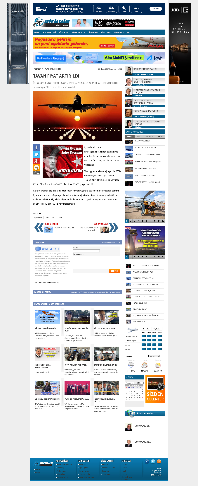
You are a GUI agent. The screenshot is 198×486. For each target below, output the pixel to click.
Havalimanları (84, 471)
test (124, 471)
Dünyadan (61, 474)
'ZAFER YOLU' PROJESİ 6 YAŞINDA (146, 296)
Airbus (125, 464)
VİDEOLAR (106, 32)
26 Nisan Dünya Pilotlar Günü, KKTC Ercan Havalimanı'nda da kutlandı (106, 372)
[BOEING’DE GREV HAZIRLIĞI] (128, 279)
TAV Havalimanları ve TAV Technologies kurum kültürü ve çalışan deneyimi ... (77, 406)
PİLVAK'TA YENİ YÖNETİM (64, 228)
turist (124, 474)
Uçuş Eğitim (83, 467)
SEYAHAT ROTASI (121, 32)
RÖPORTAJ (64, 32)
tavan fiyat (50, 217)
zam (60, 217)
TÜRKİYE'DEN (78, 32)
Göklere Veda (84, 474)
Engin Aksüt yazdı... (42, 372)
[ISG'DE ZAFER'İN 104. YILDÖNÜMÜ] (128, 267)
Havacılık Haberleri (64, 464)
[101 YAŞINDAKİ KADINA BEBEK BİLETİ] (104, 232)
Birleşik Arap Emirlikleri (126, 478)
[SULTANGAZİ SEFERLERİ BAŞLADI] (128, 285)
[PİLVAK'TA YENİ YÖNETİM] (48, 232)
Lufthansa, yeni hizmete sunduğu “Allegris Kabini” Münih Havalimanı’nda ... (77, 372)
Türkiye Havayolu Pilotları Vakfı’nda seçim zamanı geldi (105, 334)
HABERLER (37, 69)
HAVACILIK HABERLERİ (45, 32)
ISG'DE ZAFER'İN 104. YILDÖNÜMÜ (146, 265)
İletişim (38, 472)
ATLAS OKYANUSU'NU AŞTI (143, 272)
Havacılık (82, 464)
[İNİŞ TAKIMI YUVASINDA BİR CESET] (128, 316)
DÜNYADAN (93, 32)
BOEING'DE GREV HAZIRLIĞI (143, 278)
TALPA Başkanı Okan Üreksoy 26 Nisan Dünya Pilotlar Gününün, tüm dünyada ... (47, 406)
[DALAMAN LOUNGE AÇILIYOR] (128, 292)
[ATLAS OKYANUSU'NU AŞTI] (128, 273)
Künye (37, 469)
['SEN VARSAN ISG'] (128, 323)
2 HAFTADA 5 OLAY (140, 309)
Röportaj (60, 467)
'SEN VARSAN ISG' (140, 321)
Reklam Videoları (108, 467)
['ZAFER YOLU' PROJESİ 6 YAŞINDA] (128, 298)
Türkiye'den (61, 471)
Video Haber (107, 474)
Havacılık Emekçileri (86, 477)
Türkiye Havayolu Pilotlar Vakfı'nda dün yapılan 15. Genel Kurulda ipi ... (47, 335)
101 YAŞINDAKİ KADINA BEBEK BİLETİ (89, 229)
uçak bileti (38, 217)
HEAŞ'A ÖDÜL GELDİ (140, 303)
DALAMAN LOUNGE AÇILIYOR (144, 290)
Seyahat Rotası (63, 477)
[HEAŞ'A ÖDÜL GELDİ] (128, 304)
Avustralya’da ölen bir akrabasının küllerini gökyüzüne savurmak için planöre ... (77, 338)
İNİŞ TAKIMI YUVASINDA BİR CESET (146, 315)
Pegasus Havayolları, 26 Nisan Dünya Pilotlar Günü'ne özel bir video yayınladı (106, 408)
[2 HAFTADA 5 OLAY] (128, 310)
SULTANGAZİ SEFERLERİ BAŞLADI (145, 284)
